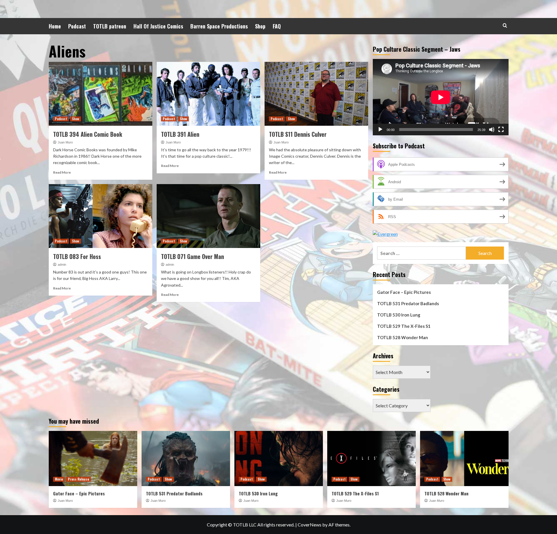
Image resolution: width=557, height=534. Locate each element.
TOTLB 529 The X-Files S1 (404, 326)
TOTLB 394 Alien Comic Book (87, 134)
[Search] (505, 25)
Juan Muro (65, 142)
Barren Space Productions (219, 26)
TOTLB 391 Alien (180, 134)
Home (55, 26)
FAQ (277, 26)
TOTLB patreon (109, 26)
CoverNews (309, 524)
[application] (441, 97)
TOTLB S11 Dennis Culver (298, 134)
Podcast (77, 26)
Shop (260, 26)
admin (62, 264)
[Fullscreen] (501, 129)
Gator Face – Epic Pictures (404, 292)
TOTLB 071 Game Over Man (192, 256)
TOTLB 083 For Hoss (77, 256)
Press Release (78, 479)
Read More (62, 172)
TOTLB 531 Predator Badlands (408, 303)
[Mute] (492, 129)
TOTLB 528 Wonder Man (402, 337)
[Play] (380, 129)
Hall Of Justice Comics (158, 26)
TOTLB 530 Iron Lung (398, 314)
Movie (59, 479)
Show (75, 118)
